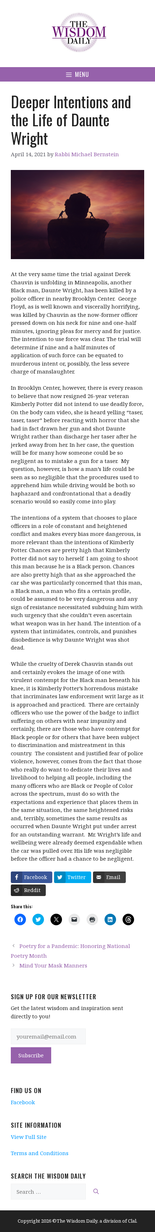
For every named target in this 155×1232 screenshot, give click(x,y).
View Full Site (28, 1136)
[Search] (96, 1192)
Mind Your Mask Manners (53, 965)
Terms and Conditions (39, 1153)
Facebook (23, 1102)
